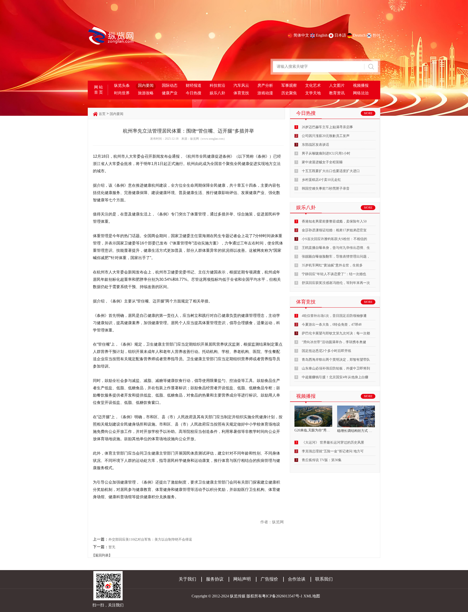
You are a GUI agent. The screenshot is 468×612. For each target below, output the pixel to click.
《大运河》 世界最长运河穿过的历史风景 (333, 442)
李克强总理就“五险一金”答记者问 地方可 (333, 451)
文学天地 (313, 93)
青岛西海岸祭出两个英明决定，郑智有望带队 (336, 359)
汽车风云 (241, 85)
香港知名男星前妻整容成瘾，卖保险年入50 (334, 221)
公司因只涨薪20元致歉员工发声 (326, 136)
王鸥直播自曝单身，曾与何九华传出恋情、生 (336, 248)
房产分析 (265, 85)
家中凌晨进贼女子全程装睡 (322, 162)
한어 (376, 35)
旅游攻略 (146, 93)
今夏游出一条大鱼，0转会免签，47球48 (331, 324)
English (322, 35)
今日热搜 (193, 93)
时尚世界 (122, 93)
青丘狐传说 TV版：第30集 (321, 460)
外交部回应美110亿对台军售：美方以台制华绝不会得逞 (150, 539)
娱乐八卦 (217, 93)
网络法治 (361, 93)
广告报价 (269, 579)
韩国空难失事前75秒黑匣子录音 (326, 188)
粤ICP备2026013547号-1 (282, 596)
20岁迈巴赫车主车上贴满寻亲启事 (327, 127)
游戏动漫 (265, 93)
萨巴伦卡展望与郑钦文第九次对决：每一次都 (336, 333)
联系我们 (324, 579)
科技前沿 (217, 85)
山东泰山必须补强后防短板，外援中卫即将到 (336, 368)
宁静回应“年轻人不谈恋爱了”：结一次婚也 (334, 274)
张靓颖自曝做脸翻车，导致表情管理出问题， (336, 256)
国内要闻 (146, 85)
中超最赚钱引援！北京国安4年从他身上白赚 (335, 377)
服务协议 (215, 579)
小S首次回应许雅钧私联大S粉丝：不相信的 (334, 239)
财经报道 (193, 85)
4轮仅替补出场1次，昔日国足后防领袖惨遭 (334, 316)
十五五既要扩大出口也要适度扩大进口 (331, 171)
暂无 (111, 547)
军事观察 (289, 85)
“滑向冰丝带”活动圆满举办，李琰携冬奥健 (334, 342)
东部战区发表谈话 (315, 144)
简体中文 (301, 35)
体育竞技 (241, 93)
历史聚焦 (289, 93)
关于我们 (187, 579)
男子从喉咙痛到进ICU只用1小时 (326, 153)
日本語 (340, 35)
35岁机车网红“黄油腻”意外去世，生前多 (332, 265)
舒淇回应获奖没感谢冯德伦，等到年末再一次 (336, 283)
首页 (102, 114)
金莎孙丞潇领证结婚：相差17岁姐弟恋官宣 (334, 230)
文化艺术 (313, 85)
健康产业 (169, 93)
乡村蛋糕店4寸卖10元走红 (321, 180)
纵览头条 (122, 85)
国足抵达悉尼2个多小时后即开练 (326, 351)
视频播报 (361, 85)
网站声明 (242, 579)
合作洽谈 (296, 579)
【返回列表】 (102, 555)
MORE (368, 113)
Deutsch (359, 35)
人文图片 (337, 85)
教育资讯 (337, 93)
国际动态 (169, 85)
